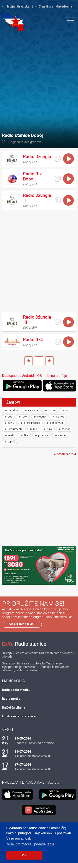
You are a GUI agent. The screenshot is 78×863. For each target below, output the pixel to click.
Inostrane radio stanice (19, 716)
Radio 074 (33, 339)
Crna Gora (46, 6)
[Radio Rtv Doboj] (12, 179)
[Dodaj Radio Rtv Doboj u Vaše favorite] (58, 179)
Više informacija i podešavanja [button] (30, 844)
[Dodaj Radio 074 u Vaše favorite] (58, 342)
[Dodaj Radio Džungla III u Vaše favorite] (58, 322)
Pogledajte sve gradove (25, 142)
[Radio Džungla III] (12, 322)
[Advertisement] (39, 80)
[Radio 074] (12, 342)
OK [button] (24, 855)
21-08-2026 (23, 738)
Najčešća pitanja (13, 707)
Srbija (10, 6)
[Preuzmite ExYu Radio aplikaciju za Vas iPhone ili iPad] (59, 385)
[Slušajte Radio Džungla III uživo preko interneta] (68, 322)
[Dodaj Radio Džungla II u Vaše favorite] (58, 200)
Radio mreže (11, 698)
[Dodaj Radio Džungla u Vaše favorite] (58, 159)
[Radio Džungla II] (12, 200)
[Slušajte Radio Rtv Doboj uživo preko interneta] (68, 178)
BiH (34, 6)
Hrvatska (23, 6)
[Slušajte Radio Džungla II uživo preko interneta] (68, 200)
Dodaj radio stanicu (21, 624)
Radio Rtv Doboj (32, 176)
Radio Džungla (37, 156)
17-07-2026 (23, 764)
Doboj (27, 162)
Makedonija (63, 6)
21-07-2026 (23, 751)
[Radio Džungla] (12, 159)
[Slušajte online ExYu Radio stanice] (13, 22)
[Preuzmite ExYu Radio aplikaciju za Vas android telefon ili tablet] (22, 385)
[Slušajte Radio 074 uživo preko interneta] (68, 341)
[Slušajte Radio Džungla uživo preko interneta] (68, 158)
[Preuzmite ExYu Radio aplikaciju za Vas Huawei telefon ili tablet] (39, 810)
